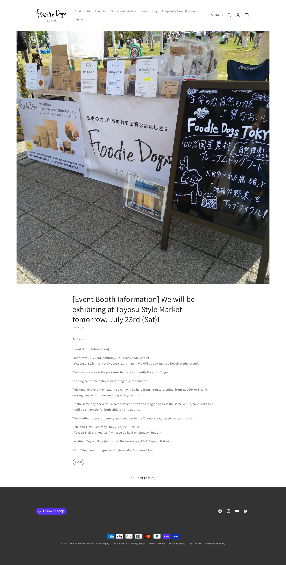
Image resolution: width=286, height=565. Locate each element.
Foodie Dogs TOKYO (79, 543)
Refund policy (120, 543)
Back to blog (145, 477)
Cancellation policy (215, 543)
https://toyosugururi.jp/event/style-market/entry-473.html (113, 450)
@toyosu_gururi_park (122, 363)
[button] (229, 15)
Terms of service (157, 543)
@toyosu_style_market (90, 363)
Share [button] (80, 339)
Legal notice (195, 543)
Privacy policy (138, 543)
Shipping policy (177, 543)
